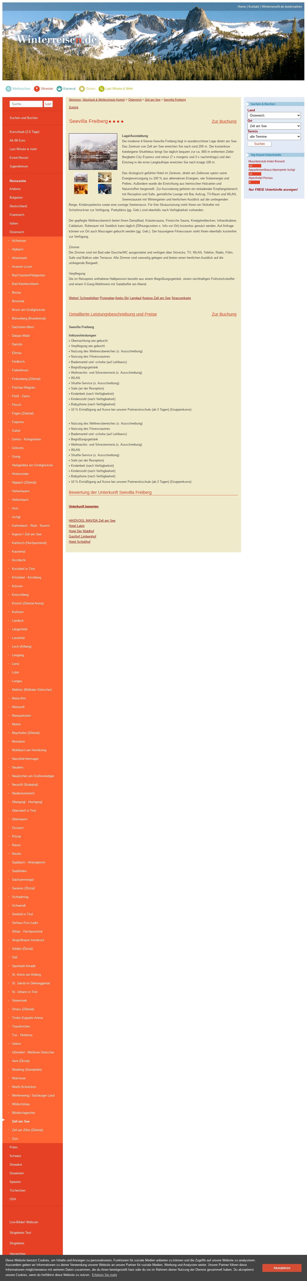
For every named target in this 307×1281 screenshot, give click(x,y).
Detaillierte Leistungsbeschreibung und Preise (113, 314)
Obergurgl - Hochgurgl (27, 802)
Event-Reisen (19, 157)
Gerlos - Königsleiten (26, 439)
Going (16, 456)
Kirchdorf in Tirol (23, 569)
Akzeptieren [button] (282, 1267)
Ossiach (18, 828)
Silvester (47, 88)
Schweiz (15, 1156)
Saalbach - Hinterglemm (28, 862)
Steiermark (19, 1000)
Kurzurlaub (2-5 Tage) (24, 132)
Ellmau (17, 353)
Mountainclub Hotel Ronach (266, 161)
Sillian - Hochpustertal (27, 931)
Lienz (15, 664)
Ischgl (16, 517)
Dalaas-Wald (21, 335)
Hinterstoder (20, 474)
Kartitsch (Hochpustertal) (29, 543)
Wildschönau (21, 1104)
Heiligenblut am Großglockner (32, 465)
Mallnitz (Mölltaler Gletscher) (32, 689)
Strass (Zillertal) (23, 1009)
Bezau (16, 292)
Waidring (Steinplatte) (27, 1069)
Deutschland (18, 206)
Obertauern (19, 819)
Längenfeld (19, 629)
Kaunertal (18, 551)
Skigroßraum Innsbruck (28, 940)
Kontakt (253, 6)
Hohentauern (21, 491)
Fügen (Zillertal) (23, 413)
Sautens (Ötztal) (23, 888)
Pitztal (16, 836)
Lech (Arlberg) (21, 646)
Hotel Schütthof (79, 541)
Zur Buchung (224, 121)
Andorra (15, 189)
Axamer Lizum (22, 266)
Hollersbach (20, 500)
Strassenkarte (181, 298)
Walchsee (19, 1078)
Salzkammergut (23, 879)
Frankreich (17, 215)
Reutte (16, 854)
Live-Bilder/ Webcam (24, 1222)
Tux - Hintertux (22, 1035)
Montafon (18, 741)
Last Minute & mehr (23, 149)
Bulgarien (16, 197)
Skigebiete (17, 1243)
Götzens (18, 448)
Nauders (18, 767)
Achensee (19, 240)
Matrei (16, 724)
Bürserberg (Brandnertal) (29, 318)
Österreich (17, 232)
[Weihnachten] (9, 88)
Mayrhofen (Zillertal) (26, 733)
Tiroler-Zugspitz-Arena (27, 1018)
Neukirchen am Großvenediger (33, 776)
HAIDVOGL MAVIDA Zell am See (92, 520)
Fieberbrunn (20, 370)
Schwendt (19, 905)
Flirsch (16, 405)
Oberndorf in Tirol (24, 810)
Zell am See (21, 1121)
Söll (14, 957)
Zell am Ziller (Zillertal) (27, 1130)
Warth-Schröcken (24, 1087)
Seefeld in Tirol (22, 914)
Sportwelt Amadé (23, 966)
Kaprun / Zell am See (26, 534)
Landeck (18, 620)
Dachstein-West (23, 327)
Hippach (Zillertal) (24, 482)
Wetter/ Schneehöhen (84, 298)
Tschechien (17, 1190)
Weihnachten (21, 88)
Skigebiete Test (20, 1232)
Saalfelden (19, 871)
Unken (16, 1043)
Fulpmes (18, 422)
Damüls (17, 344)
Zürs (15, 1138)
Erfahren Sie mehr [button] (104, 1275)
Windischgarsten (23, 1113)
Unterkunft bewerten (84, 506)
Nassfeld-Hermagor (25, 759)
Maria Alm (19, 698)
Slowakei (16, 1164)
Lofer (15, 672)
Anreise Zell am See (156, 298)
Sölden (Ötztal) (22, 948)
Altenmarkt (19, 258)
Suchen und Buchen (24, 118)
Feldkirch (18, 361)
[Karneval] (59, 88)
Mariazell (18, 707)
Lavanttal (18, 638)
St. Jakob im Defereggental (31, 983)
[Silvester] (37, 88)
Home (242, 6)
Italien (14, 223)
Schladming (20, 897)
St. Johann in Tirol (24, 992)
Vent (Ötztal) (21, 1061)
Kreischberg (20, 594)
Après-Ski (122, 298)
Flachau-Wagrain (23, 387)
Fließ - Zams (21, 396)
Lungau (17, 681)
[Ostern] (82, 88)
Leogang (18, 655)
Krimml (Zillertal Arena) (28, 603)
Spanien (15, 1182)
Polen (14, 1147)
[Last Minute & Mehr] (102, 88)
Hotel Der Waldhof (81, 531)
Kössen (17, 586)
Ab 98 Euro (17, 140)
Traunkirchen (21, 1026)
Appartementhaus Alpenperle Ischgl (271, 169)
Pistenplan (107, 298)
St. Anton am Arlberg (26, 974)
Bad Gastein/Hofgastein (28, 275)
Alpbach (17, 249)
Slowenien (17, 1173)
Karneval (69, 88)
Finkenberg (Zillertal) (26, 379)
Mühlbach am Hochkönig (29, 750)
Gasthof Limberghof (82, 536)
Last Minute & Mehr (119, 88)
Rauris (16, 845)
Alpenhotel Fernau (260, 178)
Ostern (90, 88)
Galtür (16, 430)
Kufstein (18, 612)
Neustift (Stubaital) (25, 784)
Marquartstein (21, 715)
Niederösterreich (23, 793)
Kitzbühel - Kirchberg (26, 577)
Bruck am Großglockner (28, 310)
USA (13, 1199)
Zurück (73, 107)
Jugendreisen (19, 166)
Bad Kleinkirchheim (25, 284)
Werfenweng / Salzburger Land (33, 1095)
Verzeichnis (18, 1254)
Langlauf (136, 298)
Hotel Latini (76, 526)
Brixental (18, 301)
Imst (15, 508)
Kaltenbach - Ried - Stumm (31, 525)
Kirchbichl (19, 560)
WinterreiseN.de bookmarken (282, 6)
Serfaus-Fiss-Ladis (25, 923)
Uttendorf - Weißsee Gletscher (33, 1052)
